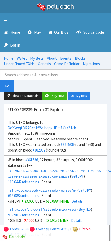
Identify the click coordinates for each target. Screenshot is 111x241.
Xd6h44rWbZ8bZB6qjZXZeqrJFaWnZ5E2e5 (38, 176)
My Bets (37, 58)
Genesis (44, 63)
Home (8, 58)
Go (7, 86)
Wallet (22, 58)
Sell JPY (77, 176)
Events (66, 58)
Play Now (56, 96)
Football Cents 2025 (52, 229)
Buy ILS (84, 209)
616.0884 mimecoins (23, 195)
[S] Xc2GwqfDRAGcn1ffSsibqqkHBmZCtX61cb (42, 210)
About (52, 58)
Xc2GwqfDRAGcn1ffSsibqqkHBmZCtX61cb (42, 127)
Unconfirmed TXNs (19, 63)
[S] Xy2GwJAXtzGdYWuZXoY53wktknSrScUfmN (42, 190)
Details (77, 201)
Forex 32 (16, 229)
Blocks (80, 58)
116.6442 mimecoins (23, 181)
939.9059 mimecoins (23, 215)
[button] (5, 19)
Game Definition (67, 63)
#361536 (67, 144)
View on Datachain (24, 96)
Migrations (91, 63)
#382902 (39, 150)
